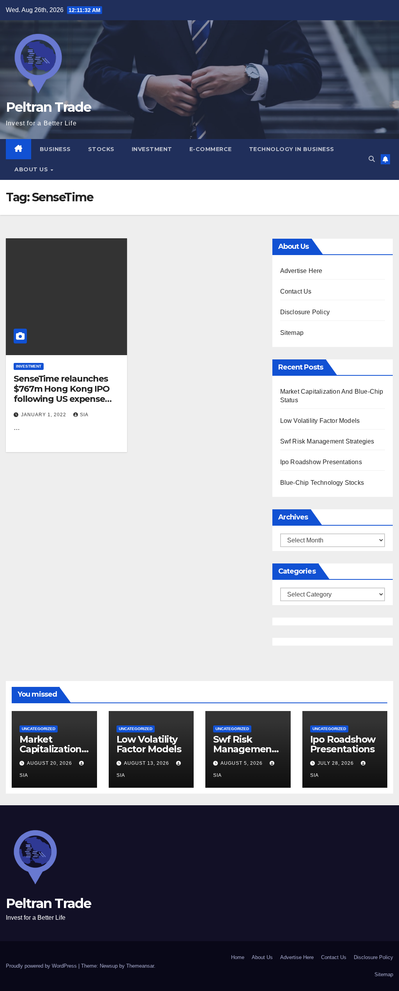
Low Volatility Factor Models (320, 420)
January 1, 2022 (44, 414)
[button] (372, 159)
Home (237, 957)
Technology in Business (291, 149)
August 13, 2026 (147, 763)
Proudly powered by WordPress (42, 966)
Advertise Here (301, 271)
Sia (84, 414)
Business (55, 149)
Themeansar (140, 966)
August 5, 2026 (242, 763)
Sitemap (292, 332)
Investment (152, 149)
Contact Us (296, 291)
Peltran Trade (48, 107)
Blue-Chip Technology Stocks (322, 482)
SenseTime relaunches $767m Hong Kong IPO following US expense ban (61, 394)
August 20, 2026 (50, 763)
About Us (32, 169)
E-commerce (210, 149)
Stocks (101, 149)
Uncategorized (38, 729)
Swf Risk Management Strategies (327, 441)
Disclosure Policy (305, 312)
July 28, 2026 (336, 763)
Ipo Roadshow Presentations (321, 462)
